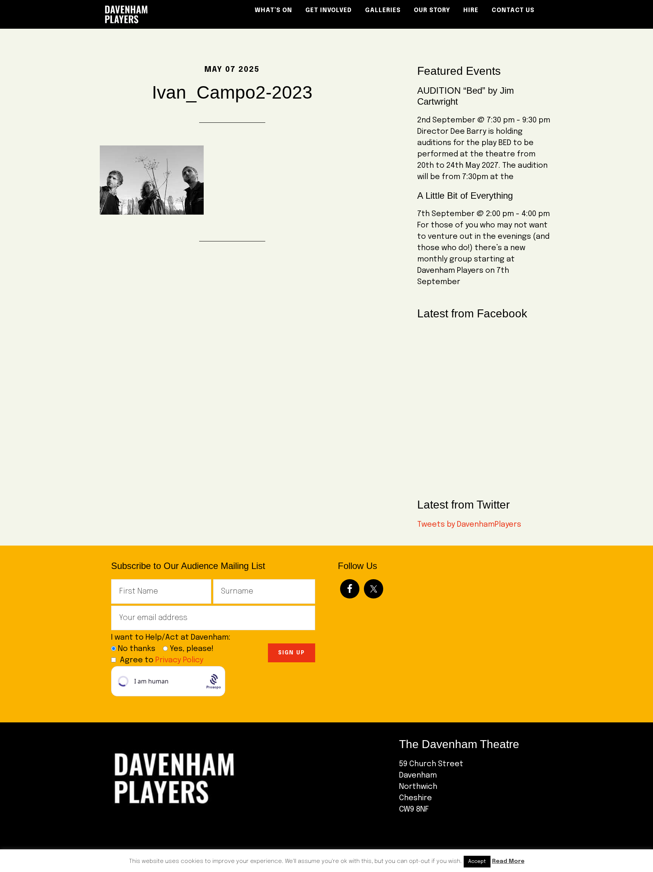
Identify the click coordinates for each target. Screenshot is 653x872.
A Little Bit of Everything (465, 195)
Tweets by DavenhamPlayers (469, 525)
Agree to (161, 660)
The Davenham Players (168, 14)
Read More (508, 861)
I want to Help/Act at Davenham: (173, 638)
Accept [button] (477, 861)
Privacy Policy (179, 660)
